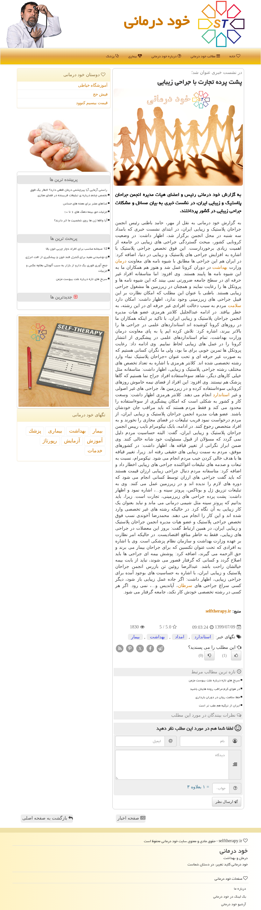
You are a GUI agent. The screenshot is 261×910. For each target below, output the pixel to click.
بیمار (135, 636)
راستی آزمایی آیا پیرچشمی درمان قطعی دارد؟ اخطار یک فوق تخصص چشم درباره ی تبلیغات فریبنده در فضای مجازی (68, 192)
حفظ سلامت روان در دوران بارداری (217, 697)
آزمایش (72, 440)
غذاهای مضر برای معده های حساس (85, 203)
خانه (232, 56)
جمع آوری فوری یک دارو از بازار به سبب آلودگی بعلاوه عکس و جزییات (66, 268)
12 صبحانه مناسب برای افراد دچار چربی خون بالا (76, 249)
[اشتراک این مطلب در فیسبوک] (150, 648)
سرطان (185, 585)
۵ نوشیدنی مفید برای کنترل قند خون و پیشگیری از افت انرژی (66, 257)
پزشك (35, 431)
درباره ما (240, 888)
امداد (179, 636)
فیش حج (100, 94)
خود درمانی (157, 20)
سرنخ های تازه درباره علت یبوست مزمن (214, 680)
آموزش (94, 440)
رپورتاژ (50, 440)
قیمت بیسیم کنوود (92, 102)
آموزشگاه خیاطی (93, 85)
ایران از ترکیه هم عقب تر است (219, 705)
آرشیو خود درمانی (233, 904)
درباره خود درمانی (165, 56)
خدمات (95, 450)
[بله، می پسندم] (236, 655)
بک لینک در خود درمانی (229, 896)
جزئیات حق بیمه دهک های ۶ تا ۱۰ (85, 212)
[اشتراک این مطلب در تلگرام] (160, 648)
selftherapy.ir (218, 611)
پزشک (111, 56)
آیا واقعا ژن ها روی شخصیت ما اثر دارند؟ (80, 220)
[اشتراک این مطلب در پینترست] (129, 648)
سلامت (234, 305)
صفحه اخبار (128, 818)
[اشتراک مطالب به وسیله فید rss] (119, 648)
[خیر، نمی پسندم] (209, 655)
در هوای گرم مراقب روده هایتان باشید (215, 689)
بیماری (133, 56)
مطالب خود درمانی (203, 56)
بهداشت (219, 267)
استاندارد (221, 394)
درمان (120, 261)
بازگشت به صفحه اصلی (45, 818)
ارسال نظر (224, 801)
